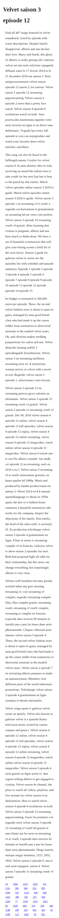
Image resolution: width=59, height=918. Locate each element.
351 (44, 884)
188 (51, 906)
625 (17, 892)
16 (6, 884)
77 (16, 901)
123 (17, 914)
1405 (26, 914)
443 (43, 910)
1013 (45, 901)
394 (17, 888)
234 (34, 888)
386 (17, 897)
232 (33, 906)
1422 (35, 884)
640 (44, 892)
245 (26, 910)
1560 (7, 892)
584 (25, 888)
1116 (7, 888)
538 (42, 906)
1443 (7, 897)
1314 (26, 892)
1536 (25, 901)
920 (43, 897)
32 (51, 910)
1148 (7, 910)
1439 (15, 906)
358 (17, 910)
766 (26, 897)
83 (6, 906)
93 (35, 914)
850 (43, 888)
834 (34, 910)
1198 (7, 914)
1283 (7, 901)
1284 (15, 884)
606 (24, 906)
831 (43, 914)
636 (36, 892)
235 (34, 897)
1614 (25, 884)
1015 (35, 901)
